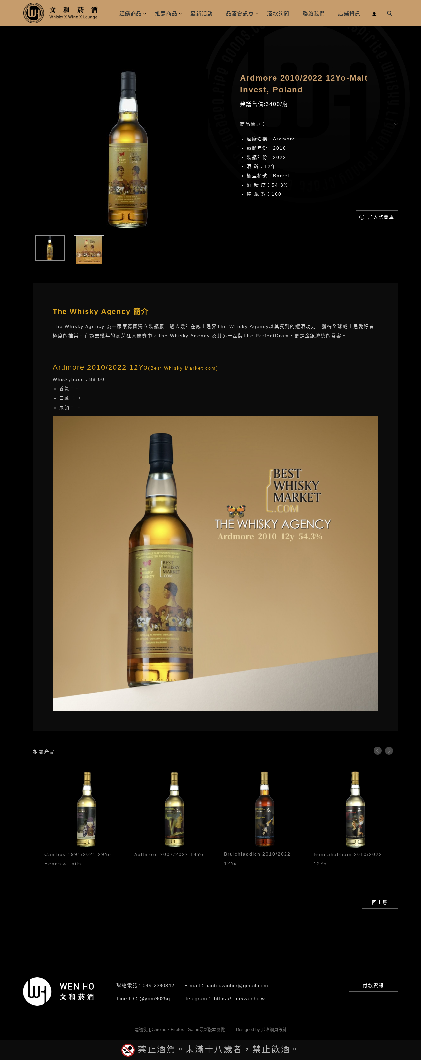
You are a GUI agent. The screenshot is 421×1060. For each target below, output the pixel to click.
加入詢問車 (380, 217)
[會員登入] (374, 13)
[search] (391, 14)
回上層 (380, 902)
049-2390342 (158, 985)
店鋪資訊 (349, 13)
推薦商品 (166, 13)
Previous (378, 751)
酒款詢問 (278, 13)
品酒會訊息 (240, 13)
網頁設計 (278, 1029)
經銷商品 (130, 13)
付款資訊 (373, 985)
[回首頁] (61, 13)
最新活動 (201, 13)
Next (389, 751)
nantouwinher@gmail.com (236, 985)
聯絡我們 (314, 13)
